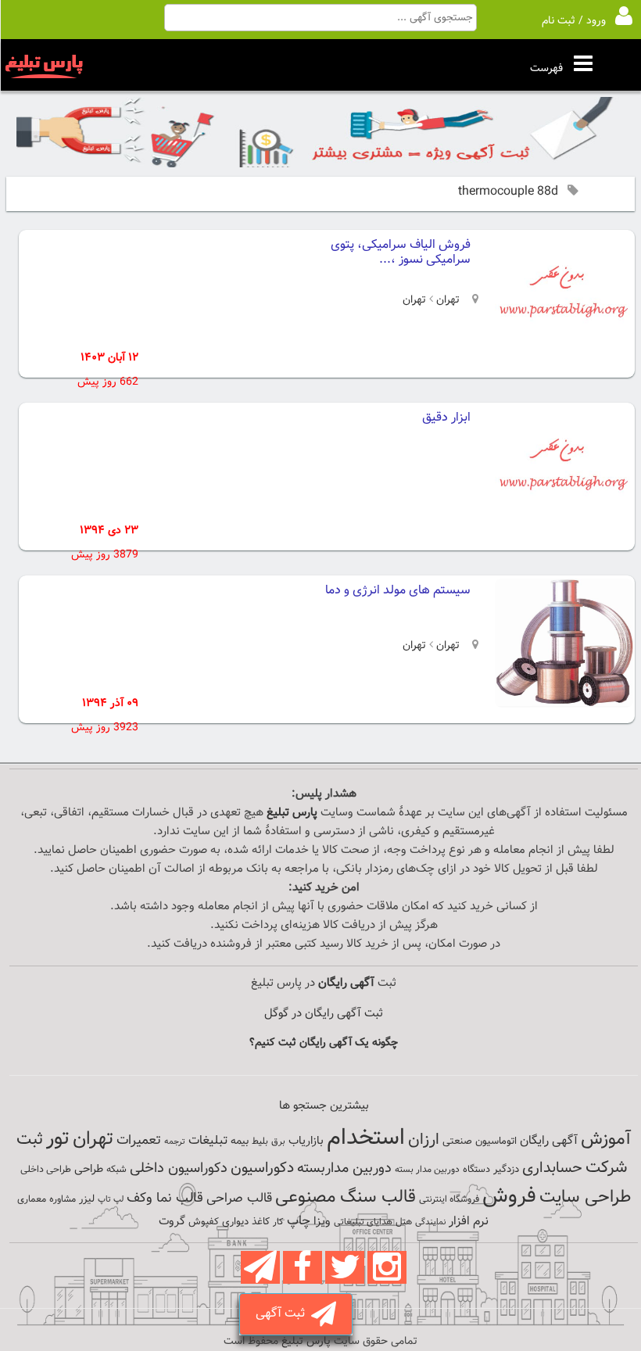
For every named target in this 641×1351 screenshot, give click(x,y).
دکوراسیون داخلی (178, 1168)
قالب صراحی (239, 1198)
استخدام (366, 1138)
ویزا (322, 1222)
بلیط (260, 1141)
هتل (404, 1222)
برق (278, 1141)
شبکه (116, 1169)
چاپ (298, 1221)
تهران (446, 300)
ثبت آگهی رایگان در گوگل (323, 1014)
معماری (31, 1199)
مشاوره (62, 1199)
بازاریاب (306, 1141)
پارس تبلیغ (292, 813)
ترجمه (174, 1142)
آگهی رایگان (549, 1140)
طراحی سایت (585, 1197)
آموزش (606, 1139)
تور (58, 1139)
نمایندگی (430, 1222)
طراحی (88, 1169)
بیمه (240, 1141)
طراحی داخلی (45, 1169)
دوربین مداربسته (344, 1168)
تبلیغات (207, 1141)
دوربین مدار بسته (427, 1170)
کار (278, 1222)
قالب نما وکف (165, 1198)
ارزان (423, 1139)
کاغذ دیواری (246, 1222)
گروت (172, 1222)
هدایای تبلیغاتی (363, 1222)
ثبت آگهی (283, 1314)
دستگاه (476, 1169)
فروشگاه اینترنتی (449, 1199)
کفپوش (203, 1222)
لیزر (87, 1199)
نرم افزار (469, 1221)
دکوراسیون (262, 1168)
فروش (509, 1196)
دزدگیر (506, 1169)
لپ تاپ (111, 1199)
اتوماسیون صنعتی (479, 1141)
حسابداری (552, 1168)
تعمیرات (138, 1140)
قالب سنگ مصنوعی (345, 1197)
